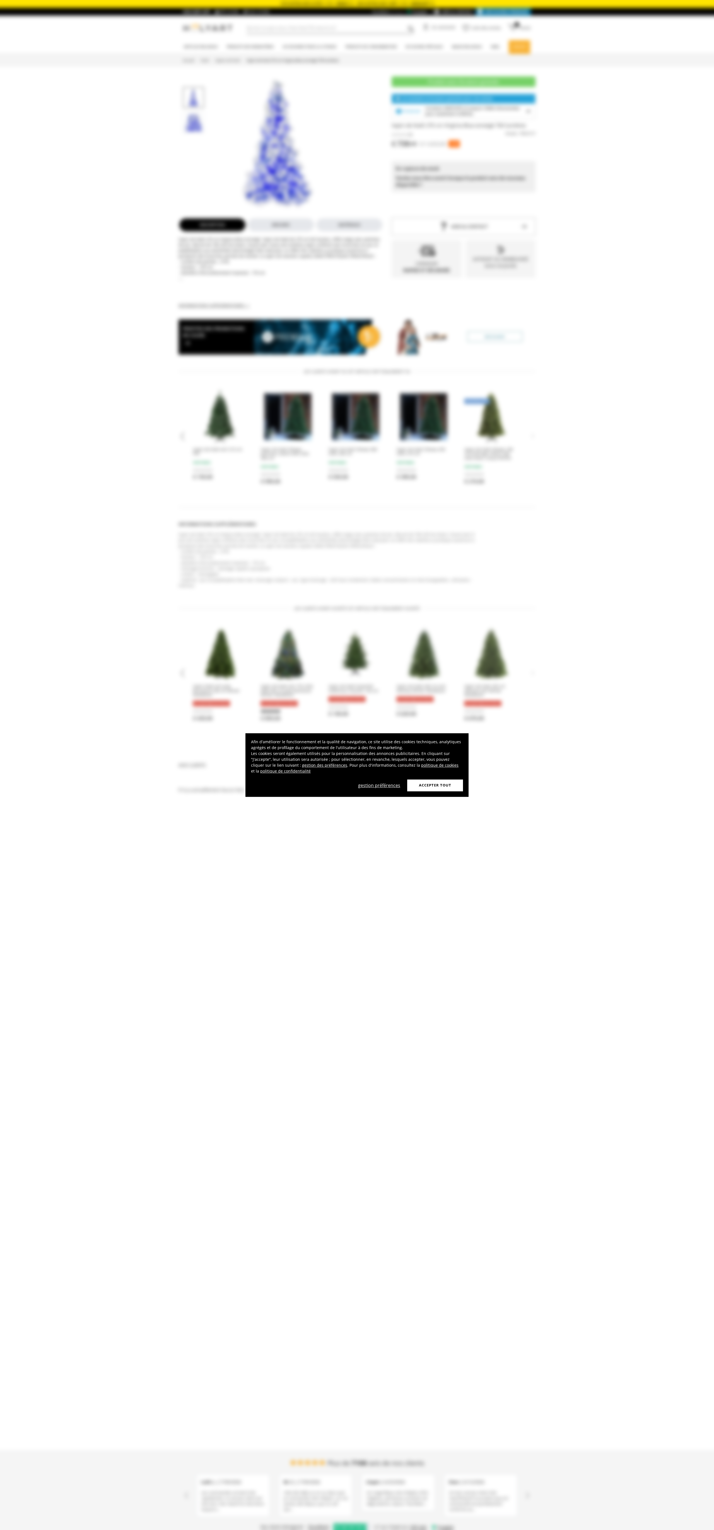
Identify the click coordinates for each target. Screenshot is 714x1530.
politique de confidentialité (285, 771)
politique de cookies (440, 765)
